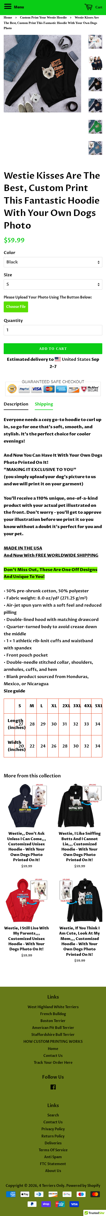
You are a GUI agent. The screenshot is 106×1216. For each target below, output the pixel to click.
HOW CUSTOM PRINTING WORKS (53, 1041)
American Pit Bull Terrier (53, 1027)
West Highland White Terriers (53, 1007)
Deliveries (53, 1143)
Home (8, 17)
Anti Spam (53, 1157)
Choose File (16, 306)
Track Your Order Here (53, 1062)
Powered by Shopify (83, 1185)
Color (9, 253)
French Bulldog (53, 1014)
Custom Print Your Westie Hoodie (43, 17)
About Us (53, 1171)
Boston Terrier (53, 1021)
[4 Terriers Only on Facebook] (53, 1088)
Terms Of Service (53, 1150)
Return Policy (53, 1136)
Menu (18, 7)
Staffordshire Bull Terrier (53, 1034)
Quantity (13, 320)
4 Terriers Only (51, 1185)
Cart (98, 7)
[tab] (16, 405)
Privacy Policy (53, 1129)
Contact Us (53, 1055)
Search (53, 1115)
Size (8, 275)
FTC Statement (53, 1164)
